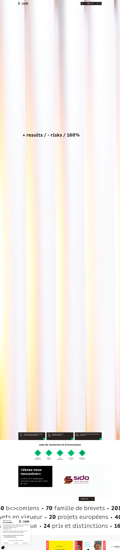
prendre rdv (84, 498)
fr (97, 3)
